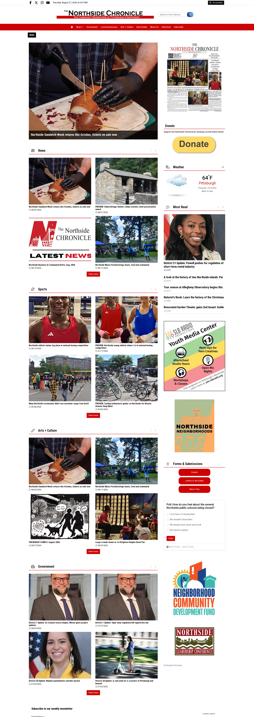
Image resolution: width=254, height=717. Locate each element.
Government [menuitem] (92, 27)
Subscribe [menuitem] (178, 27)
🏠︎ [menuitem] (72, 27)
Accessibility (218, 3)
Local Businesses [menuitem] (109, 27)
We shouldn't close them (181, 519)
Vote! (170, 538)
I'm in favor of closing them (182, 514)
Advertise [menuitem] (166, 27)
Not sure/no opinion (179, 530)
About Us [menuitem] (154, 27)
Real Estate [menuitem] (141, 27)
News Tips (194, 489)
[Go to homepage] (105, 14)
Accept (245, 712)
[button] (223, 167)
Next (156, 91)
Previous (31, 91)
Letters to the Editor (194, 480)
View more (93, 274)
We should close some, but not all (185, 525)
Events (194, 472)
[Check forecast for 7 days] (176, 185)
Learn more (232, 712)
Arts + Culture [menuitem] (127, 27)
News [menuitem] (79, 27)
